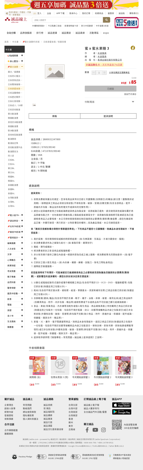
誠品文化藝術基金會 (53, 429)
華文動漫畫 (13, 113)
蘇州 (71, 422)
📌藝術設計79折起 (14, 237)
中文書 (15, 41)
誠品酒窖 (48, 425)
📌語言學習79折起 (14, 220)
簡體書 (10, 326)
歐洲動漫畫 (13, 130)
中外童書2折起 (102, 25)
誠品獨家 (66, 32)
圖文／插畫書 (14, 71)
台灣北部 (73, 404)
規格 (54, 116)
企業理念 (8, 404)
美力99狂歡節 (87, 25)
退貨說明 (108, 116)
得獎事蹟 (8, 418)
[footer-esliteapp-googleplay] (122, 411)
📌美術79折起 (14, 231)
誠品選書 (52, 32)
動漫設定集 (13, 143)
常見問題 (27, 404)
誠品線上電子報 (91, 404)
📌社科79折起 (14, 226)
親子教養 (11, 276)
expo (106, 32)
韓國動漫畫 (13, 117)
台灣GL (11, 205)
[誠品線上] (16, 21)
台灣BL (11, 201)
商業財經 (11, 265)
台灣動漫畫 (13, 197)
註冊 (49, 13)
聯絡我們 (27, 408)
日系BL (11, 159)
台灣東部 (73, 415)
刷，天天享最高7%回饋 (104, 64)
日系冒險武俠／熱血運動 (16, 80)
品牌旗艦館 (26, 32)
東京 (71, 425)
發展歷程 (8, 415)
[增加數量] (104, 72)
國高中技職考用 (14, 293)
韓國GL (11, 180)
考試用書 (11, 271)
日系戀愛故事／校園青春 (54, 41)
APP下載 (60, 13)
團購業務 (8, 433)
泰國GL (11, 193)
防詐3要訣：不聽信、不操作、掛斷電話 (22, 13)
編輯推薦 (11, 243)
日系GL (11, 164)
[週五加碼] (71, 5)
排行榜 (39, 32)
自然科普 (11, 282)
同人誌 (11, 155)
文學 (9, 254)
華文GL (11, 172)
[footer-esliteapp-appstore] (122, 404)
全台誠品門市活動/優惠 (95, 411)
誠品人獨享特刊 (91, 408)
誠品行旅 (48, 422)
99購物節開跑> (38, 25)
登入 (39, 13)
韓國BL (11, 176)
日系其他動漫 (14, 109)
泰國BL (11, 189)
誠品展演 (48, 418)
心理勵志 (11, 259)
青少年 (10, 315)
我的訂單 (86, 13)
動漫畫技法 (13, 151)
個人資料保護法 (30, 418)
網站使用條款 (29, 411)
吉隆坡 (72, 429)
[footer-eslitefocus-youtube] (95, 429)
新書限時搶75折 (71, 25)
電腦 (9, 304)
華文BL (11, 168)
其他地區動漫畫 (15, 134)
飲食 (9, 299)
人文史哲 (11, 248)
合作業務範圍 (11, 430)
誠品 (48, 408)
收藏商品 (99, 13)
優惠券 (111, 13)
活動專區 (94, 32)
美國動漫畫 (13, 126)
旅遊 (9, 310)
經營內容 (8, 411)
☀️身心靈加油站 (14, 61)
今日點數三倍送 (55, 25)
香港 (71, 418)
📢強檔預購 (12, 55)
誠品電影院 (49, 411)
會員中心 (73, 13)
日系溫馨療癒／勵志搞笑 (16, 92)
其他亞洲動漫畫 (15, 122)
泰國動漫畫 (13, 184)
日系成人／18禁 (15, 105)
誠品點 (122, 13)
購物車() (134, 13)
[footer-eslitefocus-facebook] (87, 429)
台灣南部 (73, 411)
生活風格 (11, 321)
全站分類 (11, 32)
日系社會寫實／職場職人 (16, 101)
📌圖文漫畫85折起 (31, 41)
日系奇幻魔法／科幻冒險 (16, 75)
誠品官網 (48, 404)
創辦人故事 (10, 408)
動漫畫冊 (12, 138)
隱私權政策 (28, 415)
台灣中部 (73, 408)
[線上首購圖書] (127, 22)
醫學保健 (11, 287)
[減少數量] (93, 72)
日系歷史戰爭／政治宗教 (16, 96)
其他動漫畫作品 (15, 147)
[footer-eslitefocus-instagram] (103, 429)
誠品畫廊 (80, 32)
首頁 (6, 41)
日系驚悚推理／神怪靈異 (16, 84)
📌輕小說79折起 (14, 215)
